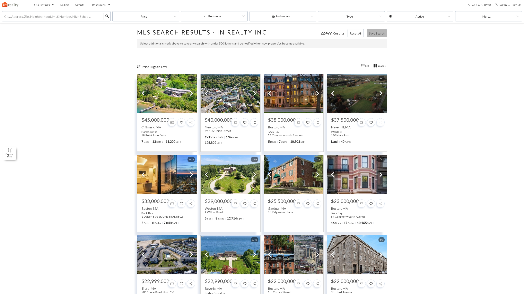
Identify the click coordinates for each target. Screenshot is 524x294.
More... (486, 16)
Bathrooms (283, 16)
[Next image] (191, 93)
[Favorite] (181, 122)
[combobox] (4, 16)
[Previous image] (143, 93)
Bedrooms (214, 16)
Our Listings (42, 5)
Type (349, 16)
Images (381, 65)
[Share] (191, 122)
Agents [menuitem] (80, 5)
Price (144, 16)
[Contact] (172, 122)
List (367, 65)
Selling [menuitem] (64, 5)
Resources (99, 5)
